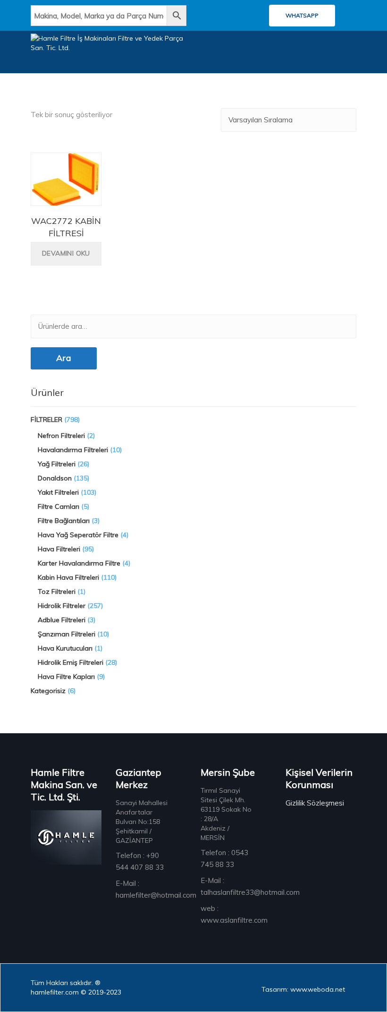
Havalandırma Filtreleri (73, 450)
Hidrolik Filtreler (61, 605)
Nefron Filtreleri (61, 435)
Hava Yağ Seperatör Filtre (78, 535)
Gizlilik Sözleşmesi (315, 802)
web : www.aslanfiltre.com (234, 914)
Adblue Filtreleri (61, 620)
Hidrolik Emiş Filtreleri (70, 662)
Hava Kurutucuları (65, 648)
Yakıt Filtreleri (58, 492)
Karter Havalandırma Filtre (79, 563)
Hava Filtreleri (59, 549)
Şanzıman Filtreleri (66, 634)
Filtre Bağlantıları (64, 520)
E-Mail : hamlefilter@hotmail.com (156, 889)
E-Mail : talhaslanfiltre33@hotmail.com (250, 886)
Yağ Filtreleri (57, 464)
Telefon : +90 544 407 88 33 (140, 861)
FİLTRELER (46, 419)
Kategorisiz (48, 690)
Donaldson (55, 478)
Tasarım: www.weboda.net (303, 989)
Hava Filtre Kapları (66, 676)
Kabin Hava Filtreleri (68, 577)
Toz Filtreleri (57, 591)
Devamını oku (66, 253)
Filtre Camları (58, 506)
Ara (63, 357)
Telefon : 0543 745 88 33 (224, 858)
